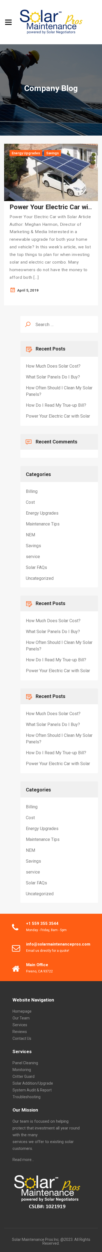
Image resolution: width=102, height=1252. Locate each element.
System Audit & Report (32, 1090)
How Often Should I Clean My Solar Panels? (59, 391)
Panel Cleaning (25, 1063)
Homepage (22, 1011)
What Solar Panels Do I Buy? (53, 377)
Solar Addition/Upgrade (33, 1083)
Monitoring (22, 1070)
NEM (30, 534)
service (33, 556)
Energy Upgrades (26, 153)
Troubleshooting (27, 1097)
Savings (52, 153)
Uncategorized (40, 578)
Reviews (20, 1031)
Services (20, 1025)
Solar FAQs (36, 567)
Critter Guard (24, 1076)
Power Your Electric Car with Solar (58, 416)
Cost (30, 502)
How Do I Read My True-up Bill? (56, 405)
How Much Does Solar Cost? (53, 366)
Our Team (21, 1018)
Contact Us (22, 1038)
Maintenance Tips (43, 524)
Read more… (23, 1159)
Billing (32, 491)
